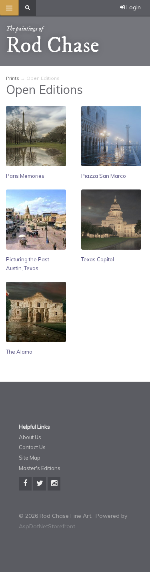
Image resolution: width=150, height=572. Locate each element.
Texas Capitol (97, 259)
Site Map (29, 457)
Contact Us (32, 447)
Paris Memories (25, 176)
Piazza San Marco (103, 176)
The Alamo (19, 351)
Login (133, 7)
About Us (30, 437)
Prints (12, 78)
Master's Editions (39, 468)
